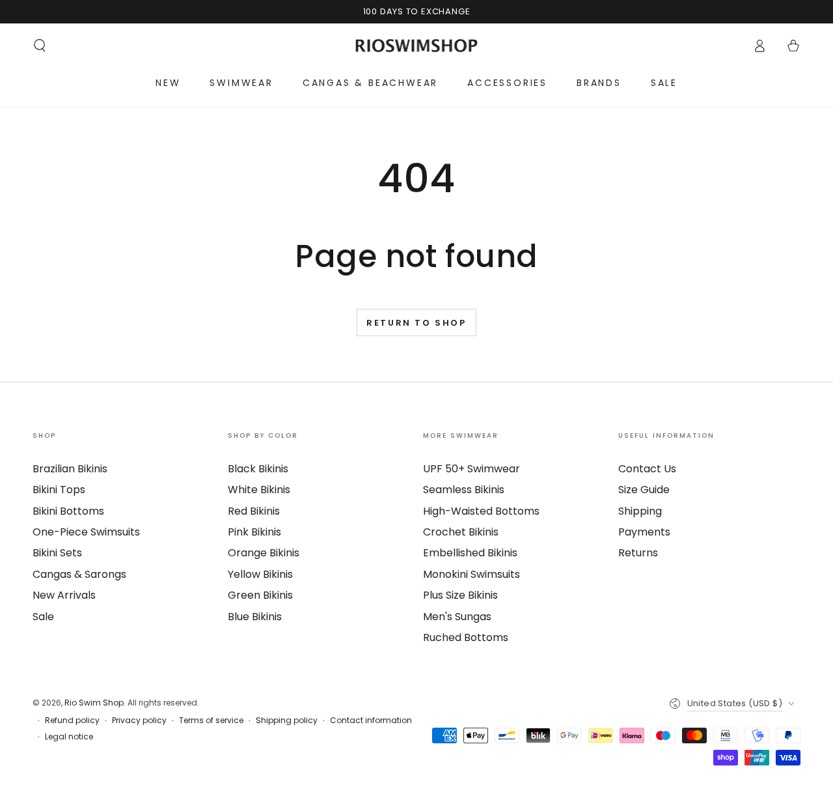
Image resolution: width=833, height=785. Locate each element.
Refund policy (72, 720)
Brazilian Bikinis (70, 468)
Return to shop (416, 323)
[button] (40, 45)
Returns (638, 552)
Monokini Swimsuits (471, 574)
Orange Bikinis (263, 552)
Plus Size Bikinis (460, 595)
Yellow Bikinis (260, 574)
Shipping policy (287, 720)
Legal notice (69, 737)
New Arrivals (64, 595)
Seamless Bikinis (463, 489)
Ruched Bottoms (465, 637)
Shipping (640, 511)
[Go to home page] (416, 45)
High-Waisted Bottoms (481, 511)
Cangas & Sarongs (79, 574)
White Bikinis (259, 489)
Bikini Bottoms (68, 511)
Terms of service (211, 720)
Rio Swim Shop (94, 702)
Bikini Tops (59, 489)
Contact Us (647, 468)
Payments (644, 531)
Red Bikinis (254, 511)
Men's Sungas (457, 616)
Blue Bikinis (255, 616)
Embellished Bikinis (470, 552)
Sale (43, 616)
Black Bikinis (258, 468)
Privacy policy (139, 720)
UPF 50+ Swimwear (471, 468)
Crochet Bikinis (460, 531)
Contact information (371, 720)
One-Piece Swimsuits (86, 531)
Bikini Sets (57, 552)
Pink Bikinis (254, 531)
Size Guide (644, 489)
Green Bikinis (260, 595)
